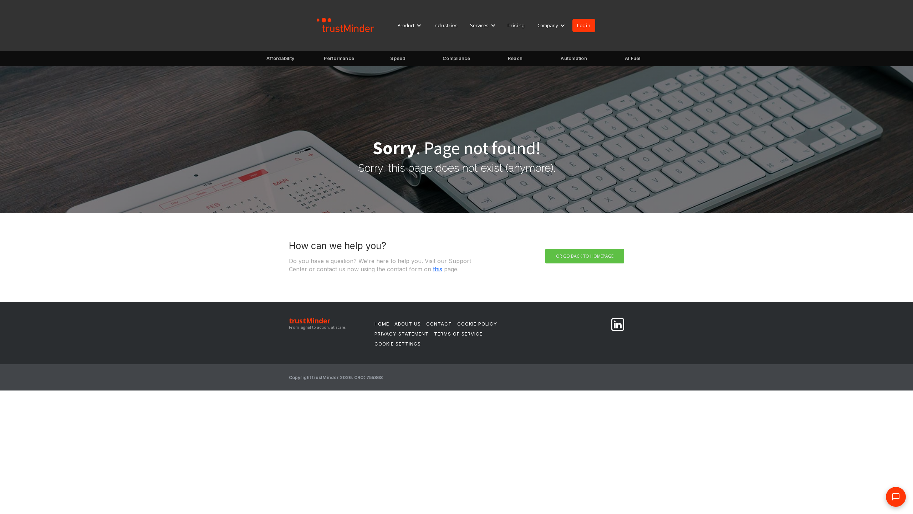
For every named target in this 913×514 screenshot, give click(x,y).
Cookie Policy (477, 324)
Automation (574, 61)
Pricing (516, 25)
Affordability (280, 61)
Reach (515, 61)
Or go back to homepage (584, 256)
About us (407, 324)
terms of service (458, 334)
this (437, 269)
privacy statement (401, 334)
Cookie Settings (397, 344)
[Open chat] (896, 497)
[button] (410, 25)
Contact (439, 324)
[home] (345, 24)
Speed (397, 61)
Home (381, 324)
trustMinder (309, 321)
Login (584, 25)
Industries (445, 25)
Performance (339, 61)
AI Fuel (632, 61)
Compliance (456, 61)
